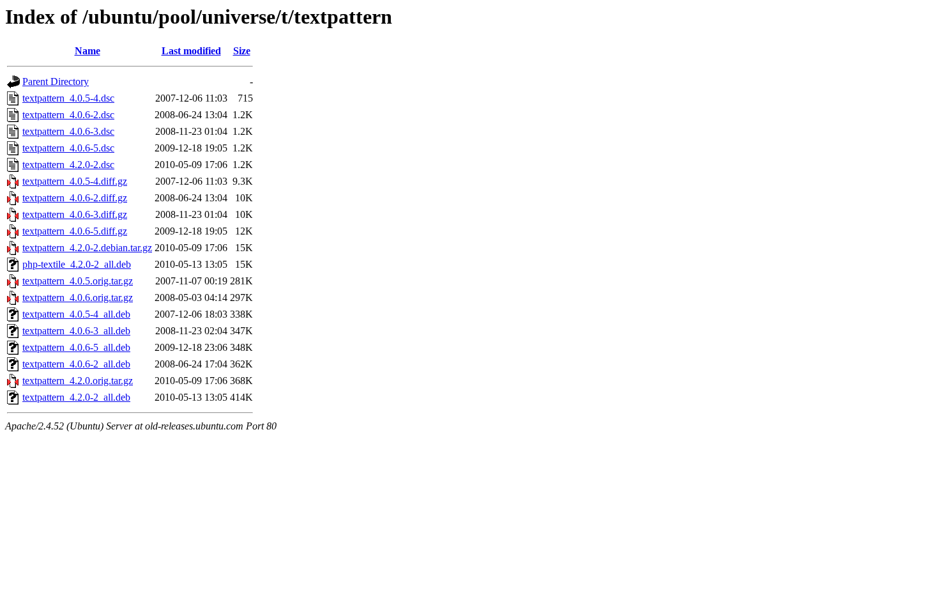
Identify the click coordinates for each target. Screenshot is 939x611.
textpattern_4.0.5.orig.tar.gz (77, 280)
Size (241, 50)
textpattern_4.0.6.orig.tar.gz (77, 297)
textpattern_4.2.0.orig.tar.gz (77, 380)
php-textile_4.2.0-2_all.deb (76, 264)
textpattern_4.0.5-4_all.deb (76, 314)
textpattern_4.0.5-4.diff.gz (74, 181)
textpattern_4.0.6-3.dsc (68, 131)
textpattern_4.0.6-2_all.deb (76, 364)
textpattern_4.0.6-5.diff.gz (74, 231)
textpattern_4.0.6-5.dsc (68, 148)
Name (87, 50)
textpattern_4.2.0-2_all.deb (76, 397)
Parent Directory (55, 81)
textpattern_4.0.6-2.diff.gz (74, 197)
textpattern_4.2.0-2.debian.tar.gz (87, 247)
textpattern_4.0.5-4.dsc (68, 98)
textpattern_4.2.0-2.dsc (68, 164)
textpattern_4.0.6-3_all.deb (76, 330)
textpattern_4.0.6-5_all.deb (76, 347)
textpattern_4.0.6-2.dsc (68, 114)
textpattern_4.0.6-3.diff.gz (74, 214)
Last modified (191, 50)
